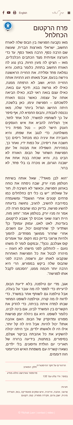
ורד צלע (56, 376)
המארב (27, 366)
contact (41, 412)
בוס (18, 391)
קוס (31, 395)
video (50, 412)
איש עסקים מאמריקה (32, 391)
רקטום (24, 395)
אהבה (57, 391)
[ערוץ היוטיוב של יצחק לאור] (8, 12)
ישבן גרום (55, 395)
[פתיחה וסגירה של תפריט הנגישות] (8, 25)
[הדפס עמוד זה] (14, 12)
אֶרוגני (64, 391)
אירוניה (48, 391)
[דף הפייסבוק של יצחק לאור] (3, 12)
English (23, 12)
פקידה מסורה (42, 395)
